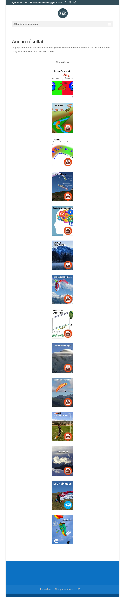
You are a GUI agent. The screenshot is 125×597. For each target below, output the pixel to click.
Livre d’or (45, 589)
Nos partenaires (64, 589)
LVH (79, 589)
